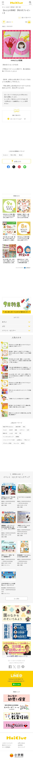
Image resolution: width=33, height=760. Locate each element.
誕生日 (22, 443)
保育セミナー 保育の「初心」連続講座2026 (7, 556)
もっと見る (16, 598)
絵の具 (11, 430)
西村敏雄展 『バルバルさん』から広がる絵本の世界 (24, 556)
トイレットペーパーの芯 (9, 440)
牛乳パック (27, 440)
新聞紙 (17, 436)
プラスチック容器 (7, 443)
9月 (20, 433)
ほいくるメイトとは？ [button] (16, 119)
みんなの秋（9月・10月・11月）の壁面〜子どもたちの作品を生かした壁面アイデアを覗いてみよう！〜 (20, 376)
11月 (28, 430)
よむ (3, 326)
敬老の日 (5, 433)
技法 (24, 426)
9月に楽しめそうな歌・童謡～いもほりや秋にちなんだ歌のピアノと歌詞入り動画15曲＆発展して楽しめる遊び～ (20, 360)
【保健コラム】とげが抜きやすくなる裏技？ (19, 398)
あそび (7, 7)
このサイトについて (7, 743)
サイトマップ (21, 747)
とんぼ (11, 433)
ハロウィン (22, 430)
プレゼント (5, 155)
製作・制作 (18, 7)
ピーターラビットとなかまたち (24, 497)
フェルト (5, 430)
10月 (16, 433)
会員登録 (20, 745)
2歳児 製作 (18, 426)
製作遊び (13, 7)
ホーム (3, 7)
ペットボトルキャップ (8, 436)
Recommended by (20, 267)
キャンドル (16, 443)
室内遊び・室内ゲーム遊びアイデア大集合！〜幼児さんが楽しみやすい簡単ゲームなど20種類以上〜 (20, 353)
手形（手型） (13, 155)
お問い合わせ (21, 743)
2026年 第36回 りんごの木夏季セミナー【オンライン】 (8, 584)
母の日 (20, 155)
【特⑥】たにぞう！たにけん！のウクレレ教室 (23, 526)
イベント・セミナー (9, 330)
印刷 (26, 22)
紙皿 (16, 430)
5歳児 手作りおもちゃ (8, 426)
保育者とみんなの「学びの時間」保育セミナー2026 (8, 497)
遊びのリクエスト (6, 745)
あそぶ (4, 322)
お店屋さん (19, 440)
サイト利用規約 (6, 747)
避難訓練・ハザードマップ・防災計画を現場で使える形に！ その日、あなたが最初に (8, 527)
